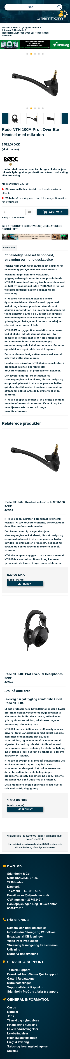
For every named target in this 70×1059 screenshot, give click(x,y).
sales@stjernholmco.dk (50, 836)
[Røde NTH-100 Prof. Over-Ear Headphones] (35, 636)
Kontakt (12, 1011)
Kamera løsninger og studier (26, 927)
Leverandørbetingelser (22, 1029)
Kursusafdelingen (19, 982)
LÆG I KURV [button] (55, 211)
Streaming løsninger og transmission (32, 945)
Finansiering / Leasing (22, 1024)
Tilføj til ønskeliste (13, 217)
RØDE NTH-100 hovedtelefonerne (24, 522)
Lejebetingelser (17, 1033)
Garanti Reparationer (21, 978)
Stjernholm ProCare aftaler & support (32, 991)
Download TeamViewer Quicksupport (32, 974)
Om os (11, 1007)
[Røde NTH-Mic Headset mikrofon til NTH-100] (35, 464)
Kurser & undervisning (22, 953)
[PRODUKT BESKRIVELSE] (26, 226)
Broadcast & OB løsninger (25, 936)
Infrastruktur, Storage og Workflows (31, 932)
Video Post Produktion (22, 940)
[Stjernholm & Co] (52, 15)
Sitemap (12, 1050)
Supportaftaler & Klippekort (26, 987)
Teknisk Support (18, 969)
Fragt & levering (18, 1042)
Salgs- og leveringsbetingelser (28, 1046)
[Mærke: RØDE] (11, 161)
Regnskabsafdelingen (22, 1037)
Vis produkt (25, 584)
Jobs (10, 1016)
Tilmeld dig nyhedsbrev (23, 1020)
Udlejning (13, 949)
